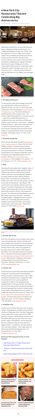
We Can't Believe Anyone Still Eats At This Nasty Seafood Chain (8, 381)
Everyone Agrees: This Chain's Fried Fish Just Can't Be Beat (24, 381)
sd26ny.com (20, 206)
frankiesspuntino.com (19, 301)
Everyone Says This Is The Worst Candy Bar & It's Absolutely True (8, 404)
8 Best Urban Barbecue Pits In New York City (18, 354)
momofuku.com (26, 161)
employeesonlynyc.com (9, 333)
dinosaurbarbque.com (12, 264)
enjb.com (4, 135)
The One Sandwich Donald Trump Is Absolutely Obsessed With (25, 404)
